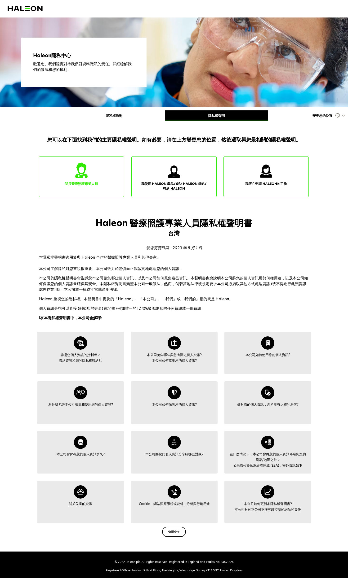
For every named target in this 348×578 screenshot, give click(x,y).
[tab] (80, 353)
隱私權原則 (114, 115)
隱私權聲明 (216, 115)
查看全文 (174, 532)
